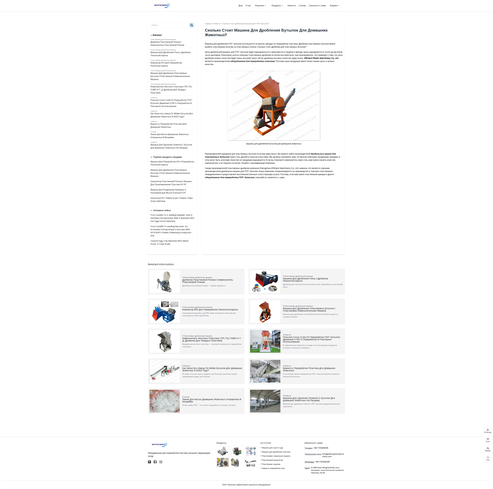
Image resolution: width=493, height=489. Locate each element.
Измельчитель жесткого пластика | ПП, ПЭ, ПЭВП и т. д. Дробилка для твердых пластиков (171, 89)
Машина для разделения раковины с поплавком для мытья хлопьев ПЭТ (168, 191)
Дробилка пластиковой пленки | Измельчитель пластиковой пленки (167, 44)
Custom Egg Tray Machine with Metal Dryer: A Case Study (169, 242)
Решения (259, 5)
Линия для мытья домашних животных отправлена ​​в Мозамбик (169, 136)
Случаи (302, 5)
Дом (241, 5)
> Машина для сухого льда (271, 447)
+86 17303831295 (321, 448)
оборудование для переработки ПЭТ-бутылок (229, 177)
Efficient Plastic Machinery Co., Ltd (321, 58)
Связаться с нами (317, 5)
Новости (292, 5)
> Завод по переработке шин (272, 468)
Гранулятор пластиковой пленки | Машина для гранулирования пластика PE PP (171, 183)
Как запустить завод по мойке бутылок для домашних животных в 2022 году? (171, 115)
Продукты (276, 5)
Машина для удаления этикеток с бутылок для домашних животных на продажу (171, 146)
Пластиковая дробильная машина (163, 39)
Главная (208, 23)
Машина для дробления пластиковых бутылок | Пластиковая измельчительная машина (170, 76)
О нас (248, 5)
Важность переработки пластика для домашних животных (168, 125)
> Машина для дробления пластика (275, 452)
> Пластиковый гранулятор (271, 460)
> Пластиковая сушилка (270, 464)
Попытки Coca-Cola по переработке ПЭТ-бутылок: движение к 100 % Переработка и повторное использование (171, 103)
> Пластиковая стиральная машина (275, 456)
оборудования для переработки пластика (252, 61)
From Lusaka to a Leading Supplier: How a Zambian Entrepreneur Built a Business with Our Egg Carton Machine (172, 218)
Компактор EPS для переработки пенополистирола (166, 64)
